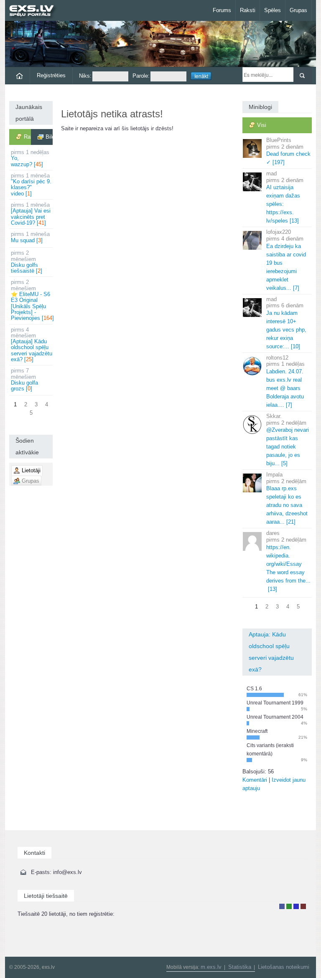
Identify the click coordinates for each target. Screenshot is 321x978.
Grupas (298, 10)
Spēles (272, 10)
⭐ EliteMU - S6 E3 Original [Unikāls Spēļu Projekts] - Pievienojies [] (32, 300)
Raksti (247, 10)
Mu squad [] (30, 237)
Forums (222, 10)
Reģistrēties (51, 75)
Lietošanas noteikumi (283, 967)
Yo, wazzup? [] (30, 158)
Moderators (296, 906)
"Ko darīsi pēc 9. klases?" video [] (31, 184)
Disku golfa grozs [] (24, 379)
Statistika (239, 967)
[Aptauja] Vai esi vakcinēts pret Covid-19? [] (31, 214)
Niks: (85, 76)
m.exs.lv (211, 967)
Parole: (141, 76)
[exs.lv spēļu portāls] (35, 11)
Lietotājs (282, 906)
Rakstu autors (289, 906)
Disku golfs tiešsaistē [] (26, 262)
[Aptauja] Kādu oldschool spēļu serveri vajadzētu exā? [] (31, 344)
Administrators (303, 906)
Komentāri (254, 780)
